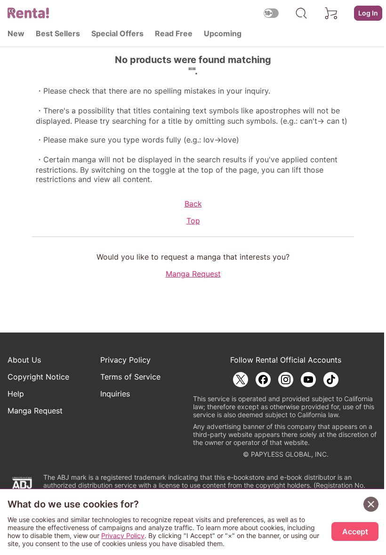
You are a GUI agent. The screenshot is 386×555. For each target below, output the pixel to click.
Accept (355, 531)
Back (193, 203)
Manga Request (193, 273)
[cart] (331, 13)
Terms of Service (130, 376)
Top (193, 220)
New (16, 33)
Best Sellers (58, 33)
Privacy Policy (125, 360)
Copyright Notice (38, 376)
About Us (24, 360)
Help (16, 393)
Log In (368, 13)
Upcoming (222, 33)
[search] (301, 13)
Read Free (174, 33)
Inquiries (115, 393)
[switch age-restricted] (271, 12)
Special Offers (117, 33)
